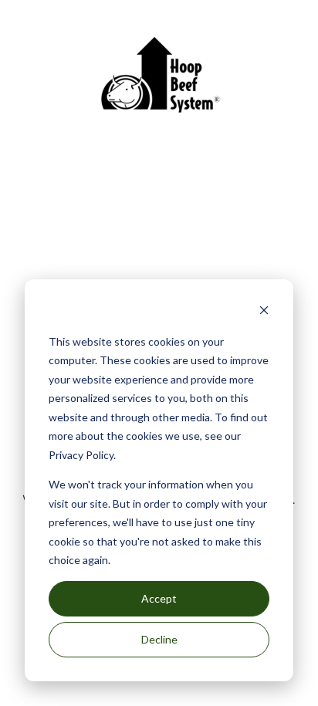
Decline (159, 639)
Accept (159, 598)
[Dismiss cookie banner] (264, 312)
